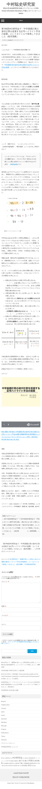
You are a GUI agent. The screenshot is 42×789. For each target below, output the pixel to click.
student (10, 40)
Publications (5, 732)
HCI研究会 (31, 504)
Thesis (3, 736)
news (11, 504)
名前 (4, 606)
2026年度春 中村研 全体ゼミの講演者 (12, 670)
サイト (4, 624)
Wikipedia (14, 164)
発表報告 (24, 765)
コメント (5, 581)
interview (4, 719)
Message (4, 725)
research (16, 504)
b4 (4, 758)
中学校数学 (17, 506)
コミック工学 (4, 760)
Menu (21, 20)
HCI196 (25, 504)
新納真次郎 (32, 763)
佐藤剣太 (16, 760)
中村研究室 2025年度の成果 (9, 690)
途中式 (37, 506)
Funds (3, 715)
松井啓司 (6, 765)
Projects (3, 729)
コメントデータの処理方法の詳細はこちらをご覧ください (20, 642)
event (3, 712)
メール (5, 615)
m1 (23, 758)
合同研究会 (11, 763)
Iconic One (10, 783)
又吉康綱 (5, 763)
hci (11, 758)
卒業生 (31, 760)
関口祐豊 (33, 765)
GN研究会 (7, 758)
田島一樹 (19, 765)
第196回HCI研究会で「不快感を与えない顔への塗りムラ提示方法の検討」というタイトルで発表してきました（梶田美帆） (30, 525)
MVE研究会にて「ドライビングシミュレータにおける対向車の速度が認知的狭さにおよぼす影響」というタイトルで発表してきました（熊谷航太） (20, 684)
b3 (2, 758)
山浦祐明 (16, 763)
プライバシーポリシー (8, 743)
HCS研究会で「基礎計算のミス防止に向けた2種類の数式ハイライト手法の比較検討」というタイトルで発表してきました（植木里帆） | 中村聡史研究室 (21, 561)
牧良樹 (15, 765)
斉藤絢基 (26, 763)
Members (4, 722)
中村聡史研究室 (21, 4)
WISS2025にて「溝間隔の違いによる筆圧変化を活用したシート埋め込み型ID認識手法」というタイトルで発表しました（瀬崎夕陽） (21, 665)
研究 (29, 765)
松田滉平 (10, 765)
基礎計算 (24, 506)
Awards (3, 701)
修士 (26, 761)
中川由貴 (11, 760)
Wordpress (30, 783)
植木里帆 (31, 506)
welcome (4, 739)
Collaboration (5, 705)
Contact (3, 708)
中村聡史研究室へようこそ (9, 746)
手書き (21, 763)
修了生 (21, 761)
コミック (37, 758)
